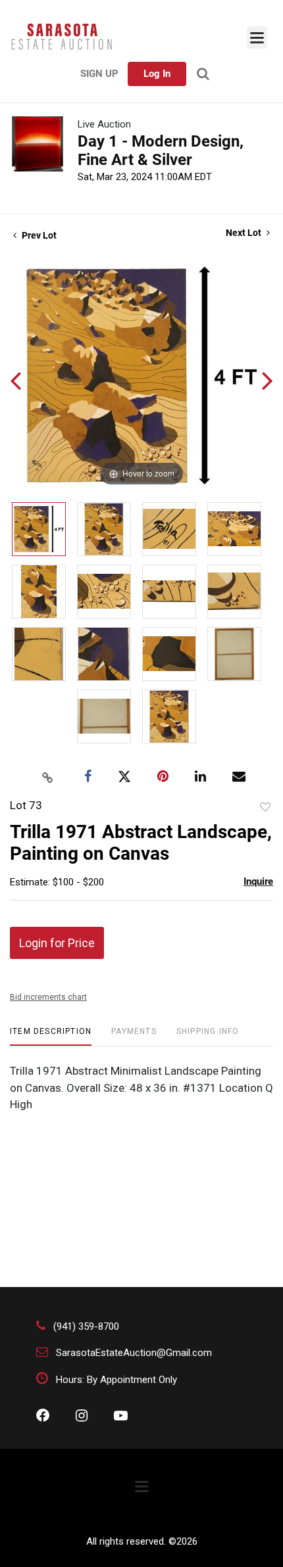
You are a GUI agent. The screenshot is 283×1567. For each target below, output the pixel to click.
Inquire (258, 881)
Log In (156, 74)
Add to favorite (265, 807)
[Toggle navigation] (257, 37)
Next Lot (244, 232)
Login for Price (57, 943)
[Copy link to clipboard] (48, 777)
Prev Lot (38, 235)
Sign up (99, 74)
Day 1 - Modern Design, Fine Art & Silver (161, 150)
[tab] (50, 1036)
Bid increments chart (48, 997)
